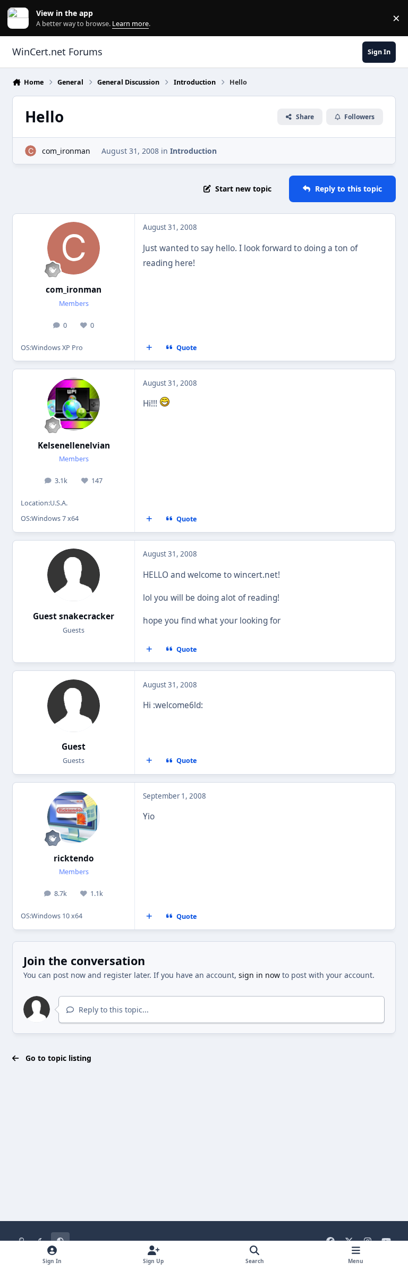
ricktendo (74, 858)
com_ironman (66, 151)
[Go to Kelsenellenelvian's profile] (73, 404)
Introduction (193, 151)
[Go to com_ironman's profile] (30, 150)
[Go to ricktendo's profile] (73, 817)
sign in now (259, 975)
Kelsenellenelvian (74, 445)
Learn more (20, 18)
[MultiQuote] (149, 347)
